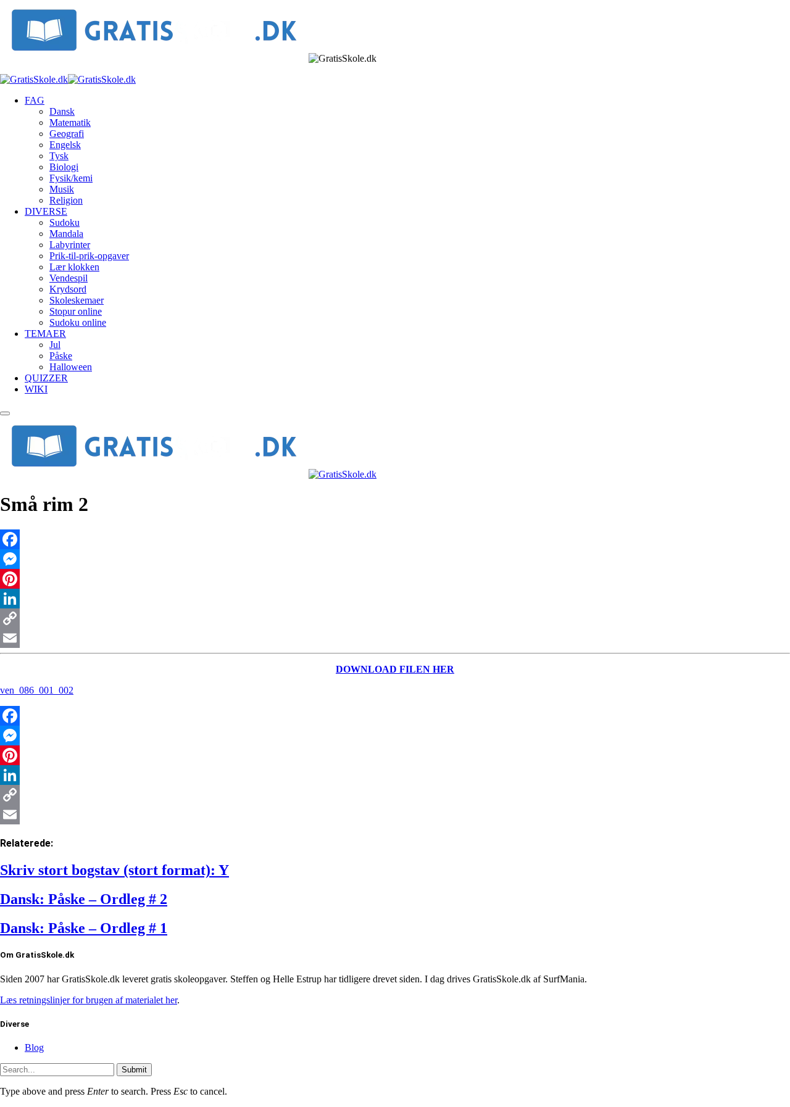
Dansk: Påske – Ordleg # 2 (83, 899)
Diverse (46, 211)
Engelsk (65, 144)
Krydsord (67, 289)
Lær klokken (74, 267)
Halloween (70, 367)
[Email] (395, 638)
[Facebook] (395, 539)
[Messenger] (395, 559)
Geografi (66, 133)
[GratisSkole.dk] (68, 79)
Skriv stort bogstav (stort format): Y (114, 870)
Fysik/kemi (71, 178)
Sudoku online (77, 322)
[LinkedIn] (395, 598)
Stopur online (75, 311)
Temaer (45, 333)
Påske (60, 355)
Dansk (62, 111)
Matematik (70, 122)
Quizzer (46, 378)
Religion (66, 200)
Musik (61, 189)
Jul (54, 344)
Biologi (63, 167)
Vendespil (68, 278)
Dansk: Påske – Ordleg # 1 (83, 928)
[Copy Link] (395, 618)
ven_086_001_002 (36, 690)
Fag (34, 100)
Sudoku (64, 222)
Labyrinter (69, 244)
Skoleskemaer (76, 300)
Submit (134, 1069)
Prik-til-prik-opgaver (89, 256)
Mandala (66, 233)
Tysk (59, 156)
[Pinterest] (395, 579)
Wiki (36, 389)
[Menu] (5, 413)
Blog (34, 1047)
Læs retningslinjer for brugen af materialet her (88, 1000)
